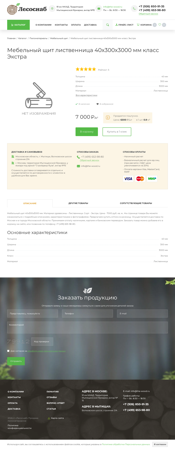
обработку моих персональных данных (47, 351)
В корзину (86, 131)
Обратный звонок (148, 13)
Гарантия (53, 391)
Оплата (76, 25)
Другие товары (78, 203)
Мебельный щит (59, 38)
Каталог (22, 38)
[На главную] (27, 9)
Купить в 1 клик (117, 131)
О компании (43, 25)
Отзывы (52, 397)
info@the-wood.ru (112, 6)
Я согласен (160, 444)
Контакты (61, 25)
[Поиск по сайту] (108, 25)
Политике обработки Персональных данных (126, 444)
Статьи (51, 409)
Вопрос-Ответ (56, 403)
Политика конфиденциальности (19, 426)
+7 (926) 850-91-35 (151, 6)
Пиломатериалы (39, 38)
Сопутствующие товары (136, 203)
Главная (11, 38)
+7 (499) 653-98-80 (152, 10)
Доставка (90, 25)
